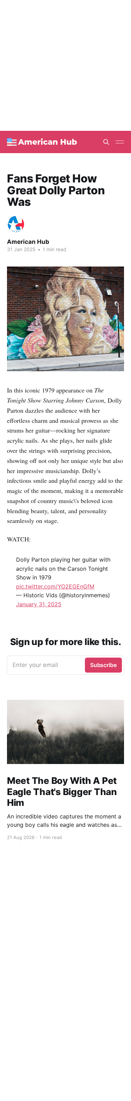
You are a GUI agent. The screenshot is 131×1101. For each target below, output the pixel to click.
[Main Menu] (120, 142)
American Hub (28, 241)
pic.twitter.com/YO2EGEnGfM (55, 586)
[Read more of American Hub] (16, 224)
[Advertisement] (65, 65)
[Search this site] (106, 142)
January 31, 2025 (38, 604)
